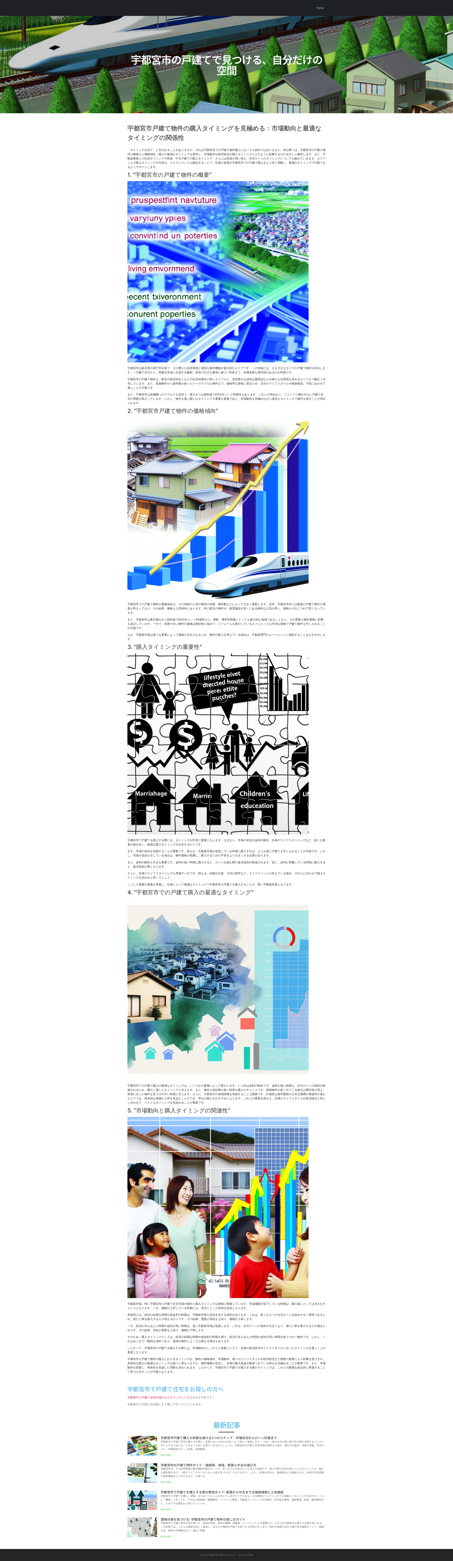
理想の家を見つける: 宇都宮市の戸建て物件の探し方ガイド (203, 1519)
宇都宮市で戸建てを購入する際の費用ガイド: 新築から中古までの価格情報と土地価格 (222, 1492)
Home (320, 8)
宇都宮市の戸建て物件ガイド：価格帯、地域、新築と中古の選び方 (208, 1465)
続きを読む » (167, 1454)
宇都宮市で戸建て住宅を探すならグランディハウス (159, 1397)
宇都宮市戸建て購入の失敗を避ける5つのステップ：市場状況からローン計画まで (219, 1437)
